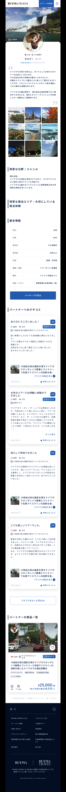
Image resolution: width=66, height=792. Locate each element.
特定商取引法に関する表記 (21, 739)
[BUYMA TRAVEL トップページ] (23, 4)
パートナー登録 (17, 723)
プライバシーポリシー (19, 734)
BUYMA (38, 747)
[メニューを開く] (57, 3)
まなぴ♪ (24, 627)
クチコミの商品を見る (43, 376)
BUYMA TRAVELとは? (19, 718)
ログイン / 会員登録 (46, 3)
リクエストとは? (41, 718)
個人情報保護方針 (41, 734)
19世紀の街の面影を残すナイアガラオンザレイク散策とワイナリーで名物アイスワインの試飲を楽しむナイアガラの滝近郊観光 (37, 369)
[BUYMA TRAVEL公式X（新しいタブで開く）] (15, 709)
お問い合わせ (16, 729)
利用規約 (38, 729)
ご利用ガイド (40, 723)
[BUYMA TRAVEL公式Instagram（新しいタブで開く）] (11, 709)
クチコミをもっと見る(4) (33, 600)
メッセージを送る (33, 295)
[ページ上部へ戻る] (54, 709)
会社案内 (14, 747)
